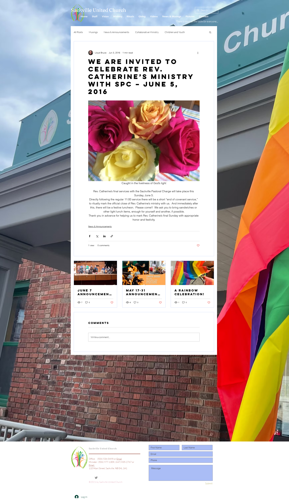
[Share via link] (111, 236)
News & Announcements (116, 32)
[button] (210, 32)
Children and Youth (175, 32)
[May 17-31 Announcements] (143, 273)
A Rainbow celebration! (189, 292)
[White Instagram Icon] (102, 478)
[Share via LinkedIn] (104, 236)
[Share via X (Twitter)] (97, 236)
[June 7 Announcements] (95, 273)
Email (119, 458)
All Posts (78, 32)
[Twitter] (96, 478)
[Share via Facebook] (89, 236)
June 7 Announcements (95, 292)
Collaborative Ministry (147, 32)
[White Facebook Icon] (91, 478)
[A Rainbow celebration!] (192, 273)
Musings (93, 32)
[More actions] (198, 53)
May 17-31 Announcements (143, 292)
